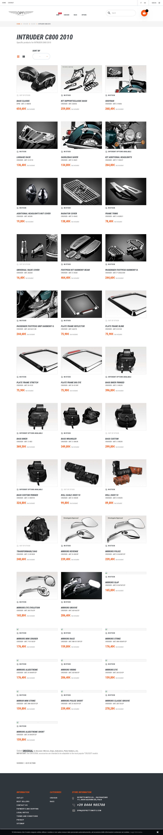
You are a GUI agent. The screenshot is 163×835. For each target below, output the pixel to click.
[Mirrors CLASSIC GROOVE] (125, 691)
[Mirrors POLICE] (125, 529)
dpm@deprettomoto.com (89, 811)
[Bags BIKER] (37, 417)
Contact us (22, 805)
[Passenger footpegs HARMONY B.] (125, 248)
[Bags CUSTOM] (125, 417)
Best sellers (23, 802)
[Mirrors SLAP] (125, 573)
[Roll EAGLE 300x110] (81, 473)
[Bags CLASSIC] (37, 79)
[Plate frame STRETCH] (37, 360)
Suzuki (33, 24)
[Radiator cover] (81, 191)
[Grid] (18, 57)
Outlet (20, 798)
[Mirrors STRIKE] (125, 629)
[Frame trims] (125, 191)
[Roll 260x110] (125, 473)
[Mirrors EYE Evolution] (37, 585)
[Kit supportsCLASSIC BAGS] (81, 79)
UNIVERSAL (28, 750)
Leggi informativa (136, 832)
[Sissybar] (125, 79)
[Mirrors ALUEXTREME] (37, 660)
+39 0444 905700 (91, 805)
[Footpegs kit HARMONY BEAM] (81, 248)
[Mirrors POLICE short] (81, 691)
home (4, 3)
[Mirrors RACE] (81, 629)
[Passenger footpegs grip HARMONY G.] (37, 304)
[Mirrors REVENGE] (81, 529)
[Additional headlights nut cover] (37, 191)
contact (11, 3)
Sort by (36, 50)
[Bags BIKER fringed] (125, 360)
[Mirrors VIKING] (81, 660)
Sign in (154, 3)
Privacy (20, 820)
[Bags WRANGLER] (81, 417)
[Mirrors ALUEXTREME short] (37, 722)
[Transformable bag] (37, 529)
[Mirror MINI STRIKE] (37, 691)
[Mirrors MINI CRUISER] (37, 629)
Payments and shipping (28, 809)
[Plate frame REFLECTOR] (81, 304)
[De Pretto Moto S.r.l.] (24, 13)
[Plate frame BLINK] (125, 304)
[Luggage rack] (37, 135)
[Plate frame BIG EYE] (81, 360)
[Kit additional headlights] (125, 135)
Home (18, 24)
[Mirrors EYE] (125, 660)
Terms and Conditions (27, 816)
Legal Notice (23, 813)
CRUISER (66, 15)
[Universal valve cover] (37, 248)
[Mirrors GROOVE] (81, 585)
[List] (23, 57)
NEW (57, 15)
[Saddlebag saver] (81, 135)
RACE (75, 15)
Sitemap (21, 824)
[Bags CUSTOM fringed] (37, 473)
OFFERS (84, 15)
